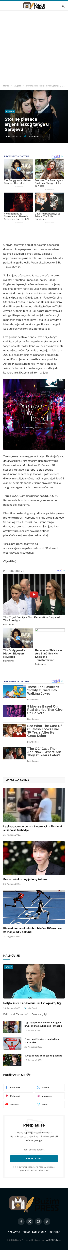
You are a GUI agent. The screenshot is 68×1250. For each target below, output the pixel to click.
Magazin (10, 111)
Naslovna (14, 1232)
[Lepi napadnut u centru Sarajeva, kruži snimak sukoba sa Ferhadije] (34, 805)
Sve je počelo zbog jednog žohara (25, 879)
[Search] (63, 6)
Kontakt (55, 1232)
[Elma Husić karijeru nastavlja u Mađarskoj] (12, 1043)
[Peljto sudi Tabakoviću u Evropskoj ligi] (34, 981)
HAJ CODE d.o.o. (53, 1240)
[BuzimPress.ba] (34, 6)
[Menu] (5, 6)
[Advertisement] (34, 47)
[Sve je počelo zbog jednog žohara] (34, 858)
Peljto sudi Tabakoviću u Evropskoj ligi (32, 1003)
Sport (9, 967)
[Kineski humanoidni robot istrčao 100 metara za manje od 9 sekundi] (34, 907)
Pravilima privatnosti (38, 1170)
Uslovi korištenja (34, 1232)
